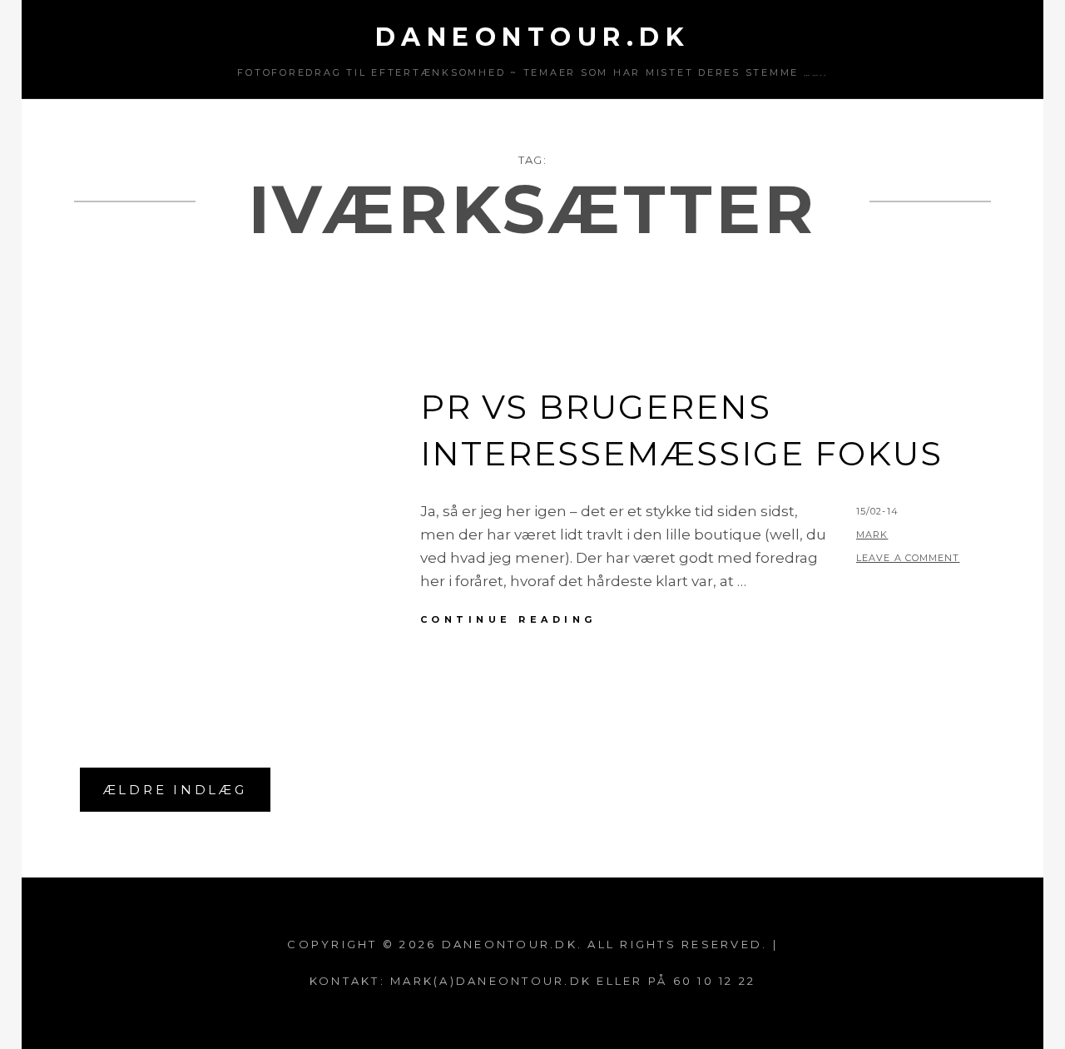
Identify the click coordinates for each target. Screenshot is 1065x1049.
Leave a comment (908, 558)
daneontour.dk (533, 37)
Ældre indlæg (175, 790)
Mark (872, 534)
